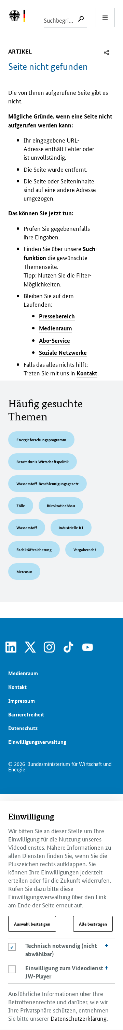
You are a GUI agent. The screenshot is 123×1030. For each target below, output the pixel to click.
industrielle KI (71, 527)
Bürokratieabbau (61, 505)
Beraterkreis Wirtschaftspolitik (42, 461)
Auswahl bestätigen (32, 924)
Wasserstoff (26, 527)
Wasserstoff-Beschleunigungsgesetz (47, 483)
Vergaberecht (84, 549)
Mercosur (24, 571)
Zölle (20, 505)
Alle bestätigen (93, 924)
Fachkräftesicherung (34, 549)
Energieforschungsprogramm (41, 439)
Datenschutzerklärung (79, 1018)
